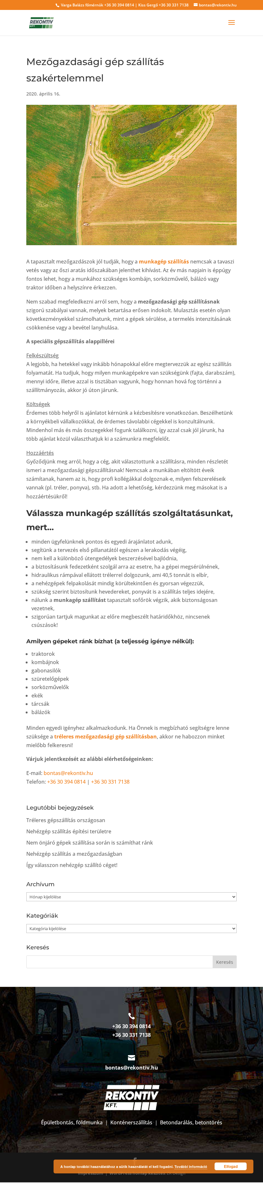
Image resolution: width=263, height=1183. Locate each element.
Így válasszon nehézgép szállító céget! (71, 865)
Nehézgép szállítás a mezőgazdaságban (74, 853)
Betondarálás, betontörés (191, 1122)
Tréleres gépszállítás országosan (65, 820)
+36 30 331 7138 (174, 5)
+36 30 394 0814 (119, 5)
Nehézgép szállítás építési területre (68, 831)
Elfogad (231, 1166)
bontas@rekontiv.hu (68, 773)
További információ (190, 1166)
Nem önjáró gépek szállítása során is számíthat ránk (89, 842)
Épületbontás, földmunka (72, 1122)
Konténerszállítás (131, 1122)
